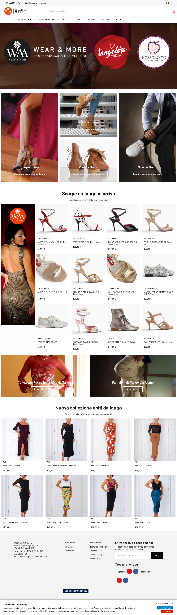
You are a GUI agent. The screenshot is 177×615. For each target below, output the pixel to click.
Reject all (167, 612)
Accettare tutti (165, 608)
